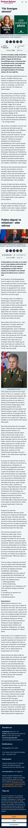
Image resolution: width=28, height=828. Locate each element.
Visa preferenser (14, 824)
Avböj (14, 820)
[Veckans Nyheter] (8, 2)
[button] (22, 2)
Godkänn (14, 816)
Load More (14, 721)
